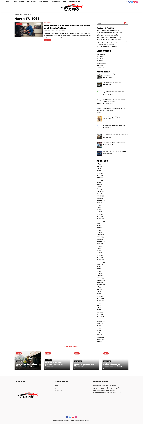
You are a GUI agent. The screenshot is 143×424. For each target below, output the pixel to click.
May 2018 (99, 328)
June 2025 (99, 184)
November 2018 (100, 318)
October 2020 (100, 282)
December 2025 (100, 175)
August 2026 (100, 163)
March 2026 (99, 172)
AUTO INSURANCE (101, 54)
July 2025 (99, 182)
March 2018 (99, 332)
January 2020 (100, 296)
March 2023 (99, 232)
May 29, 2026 (77, 368)
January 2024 (100, 214)
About (56, 387)
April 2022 (99, 250)
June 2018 (99, 327)
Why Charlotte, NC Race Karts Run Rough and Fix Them (111, 34)
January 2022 (100, 255)
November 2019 (100, 300)
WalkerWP (87, 420)
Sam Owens (47, 30)
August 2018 (100, 323)
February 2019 (100, 312)
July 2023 (99, 225)
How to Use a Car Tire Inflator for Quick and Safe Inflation (67, 26)
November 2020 (101, 280)
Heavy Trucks (100, 65)
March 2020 (99, 295)
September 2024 (101, 200)
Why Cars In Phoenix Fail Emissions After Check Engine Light (112, 41)
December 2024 (100, 195)
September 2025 (101, 179)
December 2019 (100, 298)
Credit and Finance (101, 63)
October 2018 (100, 320)
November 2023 (100, 218)
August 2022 (100, 243)
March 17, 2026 (55, 30)
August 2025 (100, 181)
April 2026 (99, 170)
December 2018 (100, 316)
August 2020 (100, 286)
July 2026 (99, 164)
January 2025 (100, 193)
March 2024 (99, 211)
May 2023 (99, 229)
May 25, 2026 (106, 368)
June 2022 (99, 246)
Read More (47, 40)
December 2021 (100, 257)
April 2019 (99, 309)
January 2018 (100, 336)
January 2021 (100, 277)
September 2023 (101, 222)
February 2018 (100, 334)
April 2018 (99, 330)
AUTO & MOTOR (19, 1)
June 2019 (99, 305)
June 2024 (99, 205)
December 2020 (100, 279)
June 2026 (99, 166)
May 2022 (99, 248)
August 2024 (100, 202)
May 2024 (99, 207)
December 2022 (100, 238)
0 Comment (62, 30)
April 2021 (99, 271)
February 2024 (100, 213)
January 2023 (100, 236)
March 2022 (99, 252)
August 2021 (100, 264)
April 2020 (99, 293)
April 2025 (99, 188)
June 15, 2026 (48, 368)
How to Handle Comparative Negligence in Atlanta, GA (110, 37)
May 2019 (99, 307)
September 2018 (101, 321)
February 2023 (100, 234)
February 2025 (100, 191)
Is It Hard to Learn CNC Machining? (105, 44)
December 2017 (100, 337)
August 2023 (100, 223)
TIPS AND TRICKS (74, 1)
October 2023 (100, 220)
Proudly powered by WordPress (61, 420)
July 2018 (99, 325)
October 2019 (100, 302)
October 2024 (100, 198)
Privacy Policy (58, 390)
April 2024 (99, 209)
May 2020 (99, 291)
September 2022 (101, 241)
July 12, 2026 (19, 368)
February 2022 (100, 254)
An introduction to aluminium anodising (107, 46)
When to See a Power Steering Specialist (107, 35)
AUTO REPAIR (31, 1)
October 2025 (100, 177)
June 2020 (99, 289)
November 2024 (101, 197)
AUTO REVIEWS (43, 1)
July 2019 (99, 304)
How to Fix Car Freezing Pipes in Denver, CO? (108, 30)
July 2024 (99, 204)
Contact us (57, 388)
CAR (64, 1)
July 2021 (99, 266)
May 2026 (99, 168)
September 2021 (101, 263)
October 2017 (100, 341)
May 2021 (99, 270)
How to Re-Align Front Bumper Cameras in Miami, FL (110, 32)
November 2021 (100, 259)
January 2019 (100, 314)
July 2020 (99, 287)
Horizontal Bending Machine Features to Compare (109, 43)
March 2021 (99, 273)
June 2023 (99, 227)
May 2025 (99, 186)
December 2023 (100, 216)
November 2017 (100, 339)
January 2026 (100, 173)
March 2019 (99, 311)
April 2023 (99, 230)
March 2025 (99, 189)
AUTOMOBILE (56, 1)
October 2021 (100, 261)
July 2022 (99, 245)
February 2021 (100, 275)
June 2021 (99, 268)
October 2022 (100, 239)
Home (8, 1)
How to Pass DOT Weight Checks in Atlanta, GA (109, 39)
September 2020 (101, 284)
